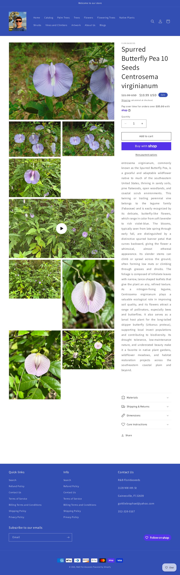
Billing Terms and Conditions (25, 504)
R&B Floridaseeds (84, 567)
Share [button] (129, 435)
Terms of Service (18, 498)
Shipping (125, 100)
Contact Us (15, 492)
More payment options (146, 154)
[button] (152, 21)
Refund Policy (16, 486)
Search (13, 480)
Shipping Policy (17, 511)
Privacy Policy (16, 517)
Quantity (125, 116)
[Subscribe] (68, 537)
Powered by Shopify (102, 567)
